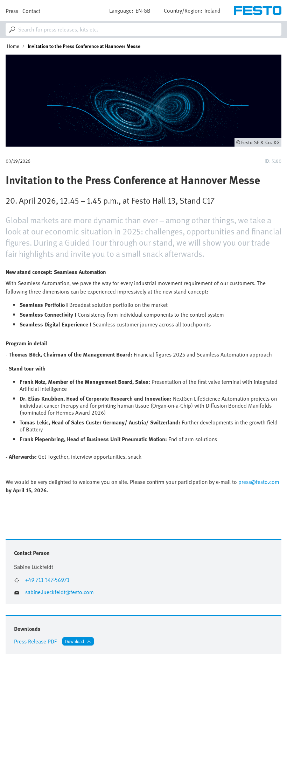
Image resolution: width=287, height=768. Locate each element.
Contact (31, 11)
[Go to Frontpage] (257, 10)
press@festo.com (258, 482)
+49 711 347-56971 (47, 580)
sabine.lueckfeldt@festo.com (59, 592)
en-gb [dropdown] (142, 10)
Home (13, 46)
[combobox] (143, 29)
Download (74, 641)
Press (12, 11)
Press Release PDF (35, 641)
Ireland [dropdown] (212, 10)
